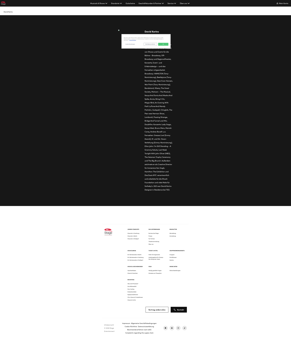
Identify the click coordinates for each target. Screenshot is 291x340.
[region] (146, 41)
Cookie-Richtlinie (132, 40)
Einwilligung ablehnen (150, 44)
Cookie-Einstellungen (130, 44)
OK (163, 44)
